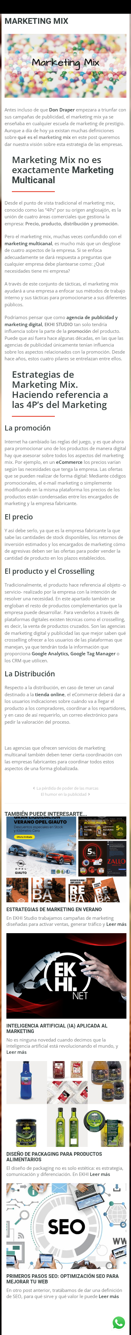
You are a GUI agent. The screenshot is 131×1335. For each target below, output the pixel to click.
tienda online (50, 694)
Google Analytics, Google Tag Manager (73, 653)
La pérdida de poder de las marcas (67, 788)
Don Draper (62, 110)
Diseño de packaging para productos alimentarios (54, 1156)
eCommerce (69, 462)
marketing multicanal (28, 243)
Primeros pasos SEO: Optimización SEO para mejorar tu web (62, 1279)
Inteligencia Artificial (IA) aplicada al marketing (57, 1028)
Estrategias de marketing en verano (54, 909)
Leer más (116, 924)
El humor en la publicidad (64, 794)
